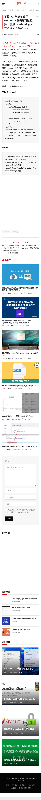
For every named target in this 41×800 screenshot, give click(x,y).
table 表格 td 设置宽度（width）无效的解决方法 (19, 446)
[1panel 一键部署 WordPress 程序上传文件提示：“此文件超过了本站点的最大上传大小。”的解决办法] (6, 621)
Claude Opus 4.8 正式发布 (21, 630)
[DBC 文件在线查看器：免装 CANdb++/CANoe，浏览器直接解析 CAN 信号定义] (6, 610)
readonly (15, 232)
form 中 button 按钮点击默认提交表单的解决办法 (20, 385)
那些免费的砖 (33, 785)
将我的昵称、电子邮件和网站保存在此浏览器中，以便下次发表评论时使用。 (20, 511)
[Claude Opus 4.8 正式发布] (6, 632)
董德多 (6, 34)
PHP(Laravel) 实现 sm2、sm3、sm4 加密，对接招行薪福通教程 (20, 700)
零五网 (11, 778)
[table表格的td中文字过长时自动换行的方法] (20, 403)
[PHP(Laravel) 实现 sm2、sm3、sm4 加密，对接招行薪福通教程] (20, 691)
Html (37, 34)
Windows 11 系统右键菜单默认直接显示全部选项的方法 (20, 670)
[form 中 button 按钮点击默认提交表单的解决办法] (20, 372)
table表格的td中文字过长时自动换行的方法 (17, 416)
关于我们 (14, 785)
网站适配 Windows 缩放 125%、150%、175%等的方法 (20, 354)
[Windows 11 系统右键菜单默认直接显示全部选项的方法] (20, 661)
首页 (7, 785)
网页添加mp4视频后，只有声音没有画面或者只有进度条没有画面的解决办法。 (20, 289)
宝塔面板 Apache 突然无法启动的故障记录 (20, 731)
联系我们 (23, 785)
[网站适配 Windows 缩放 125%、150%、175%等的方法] (20, 340)
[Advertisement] (20, 202)
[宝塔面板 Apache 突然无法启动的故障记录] (20, 722)
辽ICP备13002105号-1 (25, 787)
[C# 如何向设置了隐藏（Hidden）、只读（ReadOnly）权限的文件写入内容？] (20, 307)
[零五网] (20, 3)
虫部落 (13, 787)
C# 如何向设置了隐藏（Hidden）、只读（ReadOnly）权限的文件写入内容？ (16, 321)
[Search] (38, 3)
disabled (6, 232)
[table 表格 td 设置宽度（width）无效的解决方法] (20, 433)
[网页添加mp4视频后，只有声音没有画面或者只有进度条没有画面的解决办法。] (20, 274)
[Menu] (3, 3)
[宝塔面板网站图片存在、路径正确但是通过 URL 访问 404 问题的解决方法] (20, 752)
